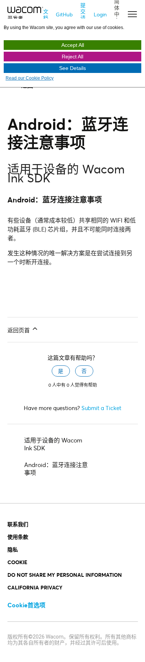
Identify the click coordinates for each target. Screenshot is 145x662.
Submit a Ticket (101, 408)
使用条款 (17, 536)
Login (100, 14)
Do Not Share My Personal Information (64, 574)
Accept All (72, 45)
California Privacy (34, 587)
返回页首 (19, 330)
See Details (72, 68)
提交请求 (83, 14)
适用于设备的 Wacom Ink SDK (53, 444)
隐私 (12, 549)
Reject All (72, 57)
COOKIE (17, 562)
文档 (45, 14)
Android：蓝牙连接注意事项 (56, 468)
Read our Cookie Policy (30, 78)
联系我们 (17, 524)
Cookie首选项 (26, 605)
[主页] (25, 9)
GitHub (64, 14)
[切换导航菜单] (130, 14)
